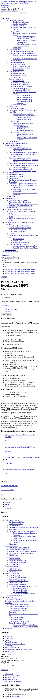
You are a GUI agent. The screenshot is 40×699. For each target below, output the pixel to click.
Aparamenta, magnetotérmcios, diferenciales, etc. (23, 124)
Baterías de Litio (18, 81)
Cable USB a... (9, 463)
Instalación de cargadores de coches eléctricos (24, 152)
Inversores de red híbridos (21, 68)
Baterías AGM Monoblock (21, 84)
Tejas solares (17, 31)
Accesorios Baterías (19, 105)
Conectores (16, 121)
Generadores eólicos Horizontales (24, 53)
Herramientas (13, 141)
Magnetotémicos (22, 127)
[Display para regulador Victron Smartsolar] (19, 469)
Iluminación (13, 106)
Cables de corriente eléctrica (22, 132)
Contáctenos (5, 7)
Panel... (7, 441)
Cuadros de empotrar (24, 119)
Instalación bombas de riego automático (22, 163)
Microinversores (18, 70)
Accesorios (16, 77)
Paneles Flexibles (18, 26)
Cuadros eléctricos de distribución (24, 116)
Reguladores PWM (19, 73)
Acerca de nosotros (11, 642)
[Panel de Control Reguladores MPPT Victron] (20, 269)
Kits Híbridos (17, 60)
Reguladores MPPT (19, 75)
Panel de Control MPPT (9, 486)
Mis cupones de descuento (13, 681)
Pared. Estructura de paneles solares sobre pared (26, 41)
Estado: (3, 298)
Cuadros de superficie (24, 117)
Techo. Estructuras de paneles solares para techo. (26, 45)
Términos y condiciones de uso (15, 644)
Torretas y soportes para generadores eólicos (23, 204)
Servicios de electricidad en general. (20, 169)
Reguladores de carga (16, 71)
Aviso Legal (9, 646)
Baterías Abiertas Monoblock (22, 86)
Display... (7, 473)
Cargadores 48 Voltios (24, 99)
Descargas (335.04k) (7, 490)
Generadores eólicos (15, 49)
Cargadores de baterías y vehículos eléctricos (23, 586)
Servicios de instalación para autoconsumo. (19, 649)
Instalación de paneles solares (18, 147)
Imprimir (8, 311)
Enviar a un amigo (11, 309)
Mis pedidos (9, 674)
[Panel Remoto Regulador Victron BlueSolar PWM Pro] (22, 437)
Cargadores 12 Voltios (24, 95)
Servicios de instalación (12, 145)
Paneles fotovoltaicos (16, 20)
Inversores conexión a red (21, 66)
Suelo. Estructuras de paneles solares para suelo (26, 37)
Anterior (3, 266)
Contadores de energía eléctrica (23, 114)
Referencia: (5, 294)
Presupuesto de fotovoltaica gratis (16, 143)
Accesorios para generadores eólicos (25, 59)
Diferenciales (21, 128)
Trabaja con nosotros (11, 251)
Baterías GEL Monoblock (21, 82)
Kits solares (17, 48)
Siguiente (4, 277)
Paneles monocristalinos (21, 22)
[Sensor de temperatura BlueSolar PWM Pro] (20, 447)
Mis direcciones (10, 677)
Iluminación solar (18, 108)
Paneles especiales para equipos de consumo (23, 180)
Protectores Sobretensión (25, 130)
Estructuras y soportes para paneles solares (22, 184)
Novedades (8, 636)
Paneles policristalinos (20, 24)
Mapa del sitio (9, 651)
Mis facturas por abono (12, 675)
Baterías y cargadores (16, 79)
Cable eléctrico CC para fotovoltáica (25, 246)
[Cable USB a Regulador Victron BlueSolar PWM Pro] (22, 459)
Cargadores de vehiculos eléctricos (24, 593)
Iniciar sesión (5, 5)
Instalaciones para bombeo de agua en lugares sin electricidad (25, 166)
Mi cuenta (4, 670)
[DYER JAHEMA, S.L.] (9, 11)
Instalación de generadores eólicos (20, 158)
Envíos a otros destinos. (12, 647)
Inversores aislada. (19, 64)
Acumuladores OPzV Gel (21, 90)
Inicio (7, 18)
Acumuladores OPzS (20, 88)
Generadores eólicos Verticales (23, 51)
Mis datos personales (11, 679)
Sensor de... (8, 451)
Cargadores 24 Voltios (24, 97)
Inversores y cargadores (16, 62)
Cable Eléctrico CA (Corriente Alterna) (25, 248)
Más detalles (5, 305)
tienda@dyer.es (14, 696)
